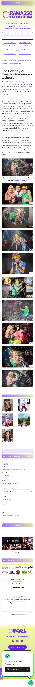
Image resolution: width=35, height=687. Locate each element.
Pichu (3, 126)
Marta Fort (24, 426)
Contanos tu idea (17, 647)
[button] (17, 669)
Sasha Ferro (7, 411)
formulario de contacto (20, 180)
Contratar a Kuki (7, 441)
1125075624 (22, 26)
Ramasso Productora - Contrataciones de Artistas (17, 14)
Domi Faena (23, 411)
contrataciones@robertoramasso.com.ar (18, 29)
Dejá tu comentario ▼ (17, 451)
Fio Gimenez (7, 426)
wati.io (21, 674)
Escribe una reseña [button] (17, 588)
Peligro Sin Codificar (18, 84)
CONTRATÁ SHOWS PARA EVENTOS (17, 24)
